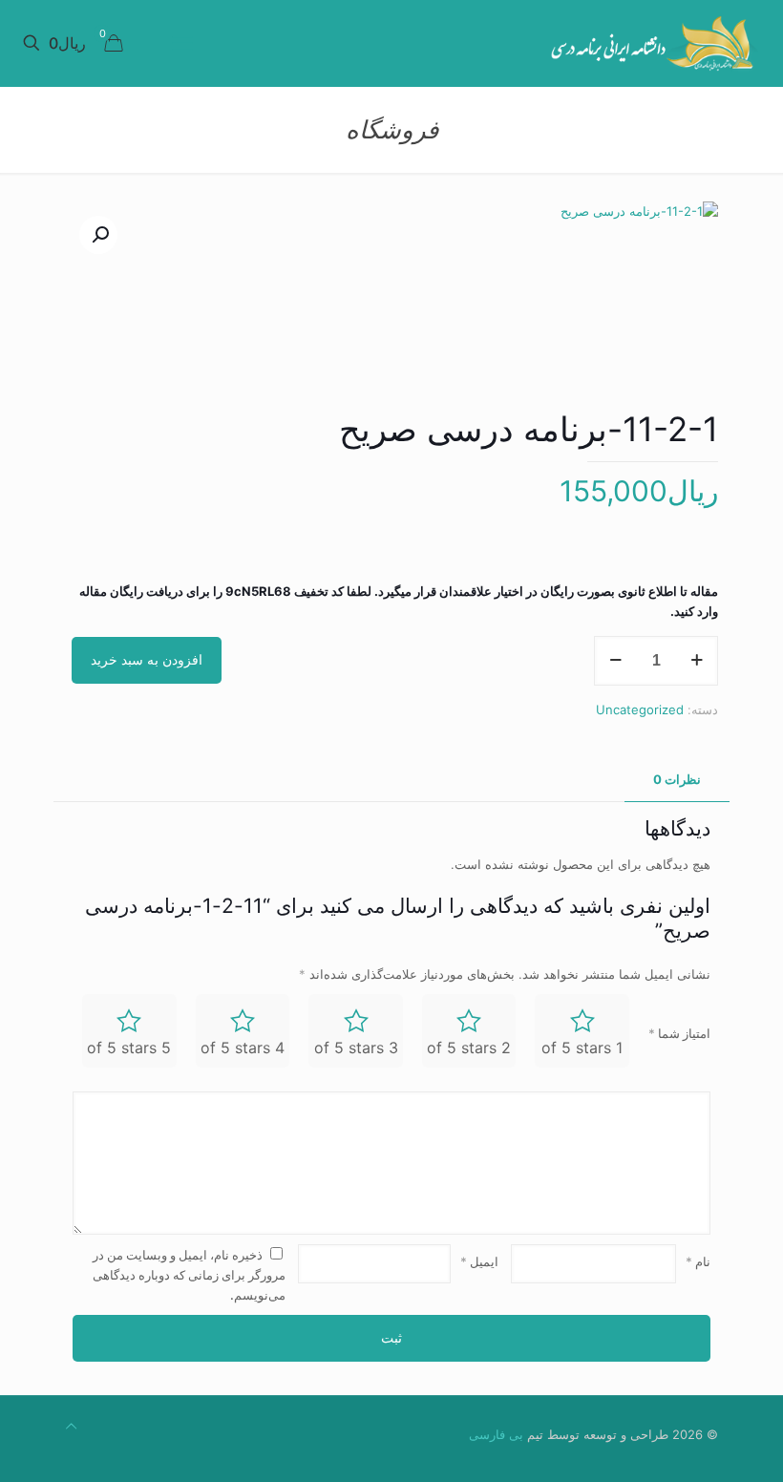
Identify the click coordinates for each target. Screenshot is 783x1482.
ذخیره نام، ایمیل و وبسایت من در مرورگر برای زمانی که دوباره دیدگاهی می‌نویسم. (189, 1274)
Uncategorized (640, 709)
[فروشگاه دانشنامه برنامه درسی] (653, 43)
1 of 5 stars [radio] (582, 1047)
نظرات (677, 779)
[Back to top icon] (71, 1426)
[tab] (677, 779)
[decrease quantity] (615, 661)
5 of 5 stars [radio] (129, 1047)
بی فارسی (496, 1434)
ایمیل (479, 1261)
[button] (98, 235)
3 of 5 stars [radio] (356, 1047)
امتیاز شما (679, 1033)
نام (698, 1261)
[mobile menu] (182, 43)
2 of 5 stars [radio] (469, 1047)
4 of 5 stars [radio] (243, 1047)
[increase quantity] (696, 661)
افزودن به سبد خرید (146, 659)
